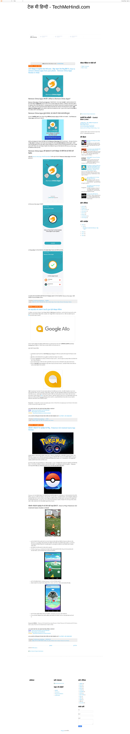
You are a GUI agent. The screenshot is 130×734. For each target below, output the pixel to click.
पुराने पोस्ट (75, 645)
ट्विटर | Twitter (84, 67)
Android (49, 302)
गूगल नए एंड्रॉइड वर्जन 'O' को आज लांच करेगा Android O (93, 178)
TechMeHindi (84, 216)
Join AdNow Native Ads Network (87, 125)
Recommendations (59, 693)
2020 (83, 224)
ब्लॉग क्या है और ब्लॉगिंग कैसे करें (92, 194)
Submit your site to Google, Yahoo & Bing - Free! (90, 127)
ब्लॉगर (80, 696)
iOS (49, 420)
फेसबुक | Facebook (85, 66)
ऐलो (29, 315)
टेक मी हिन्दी (81, 691)
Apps (53, 302)
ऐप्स (35, 302)
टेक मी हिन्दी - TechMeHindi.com (58, 7)
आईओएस (33, 420)
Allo (43, 420)
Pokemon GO (63, 640)
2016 (83, 235)
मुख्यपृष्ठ (50, 645)
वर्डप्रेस (80, 699)
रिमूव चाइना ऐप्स (42, 302)
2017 (83, 233)
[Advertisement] (65, 23)
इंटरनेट (80, 685)
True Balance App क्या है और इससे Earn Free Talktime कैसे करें (93, 150)
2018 (83, 231)
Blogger (62, 730)
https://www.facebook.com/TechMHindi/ (40, 410)
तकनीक (80, 693)
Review (70, 302)
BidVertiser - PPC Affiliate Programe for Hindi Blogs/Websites (89, 123)
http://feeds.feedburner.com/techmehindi (42, 413)
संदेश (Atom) (34, 647)
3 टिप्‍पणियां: (47, 300)
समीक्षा (47, 302)
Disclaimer (57, 692)
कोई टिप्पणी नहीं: (48, 639)
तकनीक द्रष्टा (57, 695)
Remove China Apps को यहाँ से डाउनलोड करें (41, 156)
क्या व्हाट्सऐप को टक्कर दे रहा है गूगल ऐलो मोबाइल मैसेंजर (45, 309)
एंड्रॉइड (33, 302)
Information (83, 211)
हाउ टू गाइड (48, 640)
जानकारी (80, 690)
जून (83, 226)
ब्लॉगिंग (80, 698)
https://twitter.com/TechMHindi (38, 411)
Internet (83, 212)
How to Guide (57, 302)
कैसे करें (38, 302)
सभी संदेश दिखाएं (60, 63)
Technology (83, 217)
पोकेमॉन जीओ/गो (41, 640)
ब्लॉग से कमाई (81, 694)
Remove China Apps (64, 302)
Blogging (83, 207)
